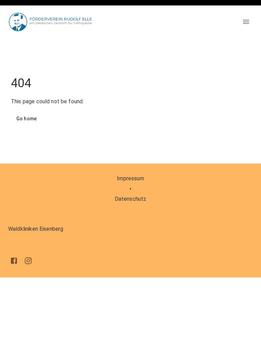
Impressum (130, 178)
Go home (26, 118)
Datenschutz (130, 199)
